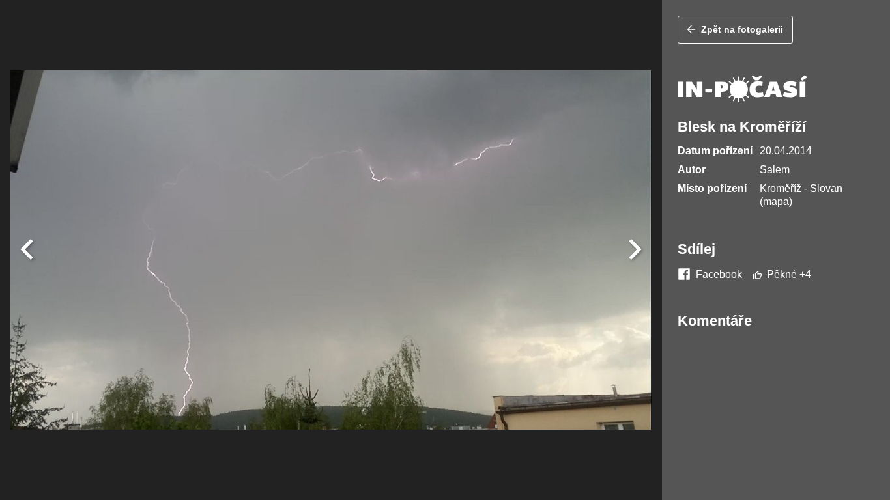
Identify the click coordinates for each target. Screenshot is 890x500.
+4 (805, 274)
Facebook (719, 275)
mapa (776, 201)
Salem (775, 169)
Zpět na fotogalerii (742, 29)
